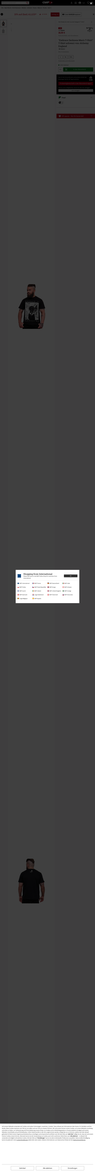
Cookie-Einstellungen (22, 1140)
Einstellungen (72, 1168)
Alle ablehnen (47, 1168)
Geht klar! (22, 1168)
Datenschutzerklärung (79, 1140)
